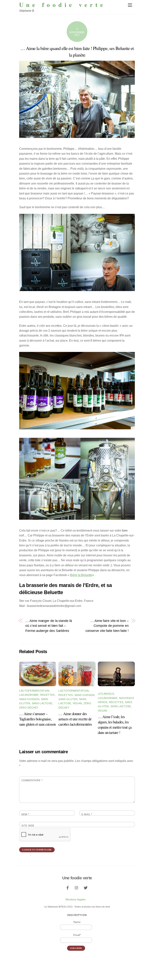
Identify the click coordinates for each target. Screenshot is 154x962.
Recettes (47, 694)
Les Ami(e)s (106, 693)
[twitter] (85, 887)
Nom (25, 814)
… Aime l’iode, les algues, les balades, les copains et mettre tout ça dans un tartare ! (114, 724)
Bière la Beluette (81, 575)
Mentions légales (76, 899)
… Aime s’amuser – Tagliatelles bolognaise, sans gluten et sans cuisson (37, 719)
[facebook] (67, 887)
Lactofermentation (34, 690)
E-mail (87, 814)
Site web (27, 825)
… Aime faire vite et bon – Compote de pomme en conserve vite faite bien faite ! (107, 626)
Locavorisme (29, 694)
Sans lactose (42, 703)
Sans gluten (67, 699)
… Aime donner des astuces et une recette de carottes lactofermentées (75, 719)
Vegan (77, 703)
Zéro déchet (28, 707)
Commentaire (32, 780)
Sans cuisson (29, 699)
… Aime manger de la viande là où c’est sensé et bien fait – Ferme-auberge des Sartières (48, 626)
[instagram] (76, 887)
